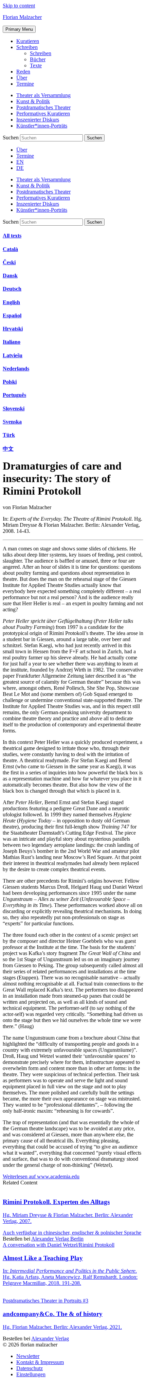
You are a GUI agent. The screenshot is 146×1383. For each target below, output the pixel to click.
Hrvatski (13, 329)
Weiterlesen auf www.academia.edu (41, 1176)
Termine (25, 84)
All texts (12, 236)
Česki (9, 262)
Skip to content (19, 5)
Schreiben (27, 47)
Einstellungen (30, 1374)
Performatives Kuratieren (43, 113)
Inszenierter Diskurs (37, 119)
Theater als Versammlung (43, 95)
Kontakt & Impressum (40, 1362)
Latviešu (12, 355)
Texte (36, 65)
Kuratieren (27, 41)
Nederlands (16, 368)
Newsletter (27, 1356)
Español (12, 315)
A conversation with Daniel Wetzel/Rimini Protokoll (58, 1245)
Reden (23, 71)
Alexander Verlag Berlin (57, 1239)
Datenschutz (29, 1368)
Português (14, 395)
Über (21, 78)
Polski (10, 382)
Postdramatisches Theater (43, 107)
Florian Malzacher (22, 17)
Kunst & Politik (33, 101)
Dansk (10, 275)
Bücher (37, 59)
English (11, 302)
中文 (8, 449)
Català (10, 249)
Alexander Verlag (50, 1338)
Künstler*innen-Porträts (41, 126)
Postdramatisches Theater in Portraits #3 (45, 1300)
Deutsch (12, 289)
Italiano (11, 342)
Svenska (12, 422)
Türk (9, 435)
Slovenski (13, 408)
